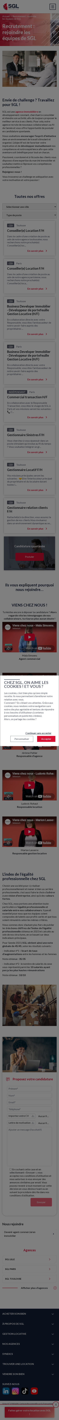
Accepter (46, 738)
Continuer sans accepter (38, 733)
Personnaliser (21, 738)
